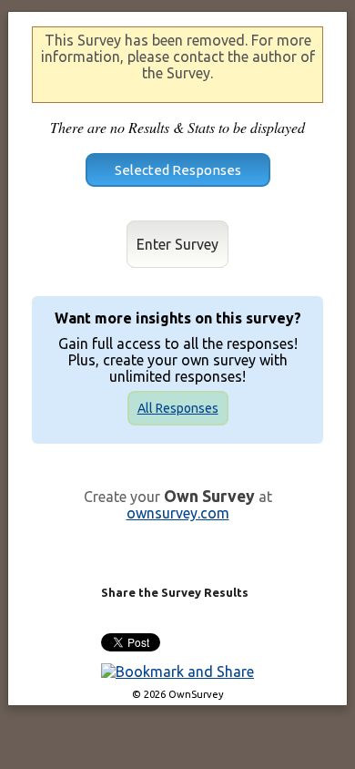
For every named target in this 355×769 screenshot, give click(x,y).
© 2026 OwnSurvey (178, 694)
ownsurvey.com (178, 513)
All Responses (177, 408)
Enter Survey (177, 244)
